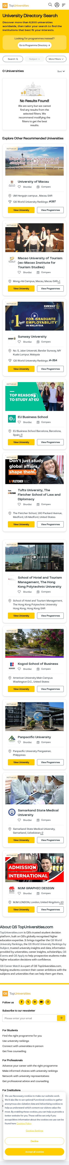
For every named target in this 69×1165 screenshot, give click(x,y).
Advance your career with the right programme (30, 1065)
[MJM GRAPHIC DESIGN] (12, 889)
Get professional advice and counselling (25, 1081)
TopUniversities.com (11, 932)
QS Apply (19, 955)
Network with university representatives (25, 1076)
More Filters (55, 59)
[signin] (57, 4)
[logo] (15, 4)
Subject (33, 59)
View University (21, 210)
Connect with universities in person (22, 1046)
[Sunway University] (12, 338)
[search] (50, 5)
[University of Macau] (12, 183)
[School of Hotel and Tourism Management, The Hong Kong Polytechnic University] (12, 579)
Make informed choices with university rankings (30, 1071)
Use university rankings (15, 1041)
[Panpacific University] (12, 738)
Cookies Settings (34, 1130)
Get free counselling (14, 1051)
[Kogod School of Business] (12, 665)
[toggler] (63, 4)
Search (12, 59)
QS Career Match (10, 966)
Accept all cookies (34, 1151)
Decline (34, 1141)
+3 (20, 435)
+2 (41, 833)
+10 (61, 902)
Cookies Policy (24, 1123)
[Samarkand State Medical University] (12, 812)
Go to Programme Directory (33, 45)
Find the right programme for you (22, 1035)
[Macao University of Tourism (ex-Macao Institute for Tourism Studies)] (12, 259)
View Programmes (50, 210)
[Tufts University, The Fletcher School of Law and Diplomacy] (12, 491)
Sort (59, 71)
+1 (59, 281)
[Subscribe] (61, 1018)
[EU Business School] (12, 418)
